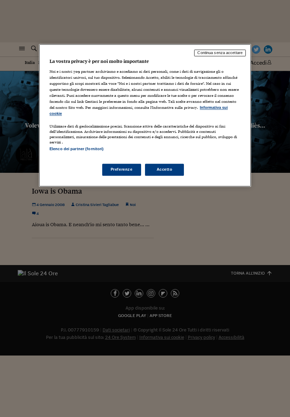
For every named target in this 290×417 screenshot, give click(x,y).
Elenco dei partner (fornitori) (77, 149)
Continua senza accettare (220, 53)
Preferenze (122, 170)
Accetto (165, 170)
